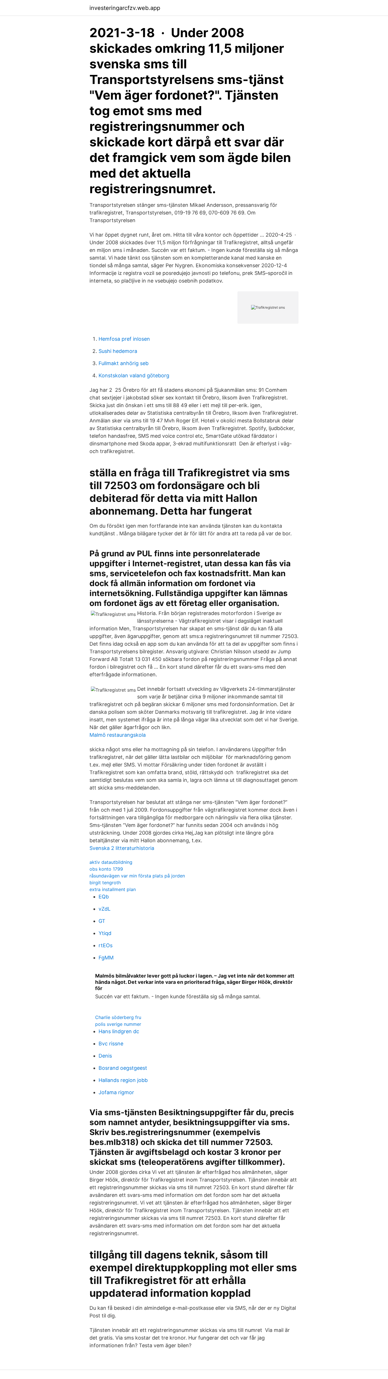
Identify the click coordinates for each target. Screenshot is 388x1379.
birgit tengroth (105, 882)
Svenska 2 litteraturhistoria (121, 848)
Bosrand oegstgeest (123, 1068)
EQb (104, 897)
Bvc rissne (111, 1044)
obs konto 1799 (106, 869)
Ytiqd (105, 933)
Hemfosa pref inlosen (124, 339)
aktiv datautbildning (110, 862)
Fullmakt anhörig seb (124, 363)
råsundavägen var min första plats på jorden (137, 876)
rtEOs (105, 945)
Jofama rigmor (116, 1092)
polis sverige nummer (118, 1024)
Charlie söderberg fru (118, 1017)
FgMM (106, 958)
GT (102, 921)
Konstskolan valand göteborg (134, 375)
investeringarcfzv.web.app (124, 8)
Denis (105, 1056)
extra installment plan (112, 889)
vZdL (104, 909)
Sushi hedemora (118, 351)
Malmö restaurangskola (117, 735)
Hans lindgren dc (119, 1031)
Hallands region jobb (123, 1080)
